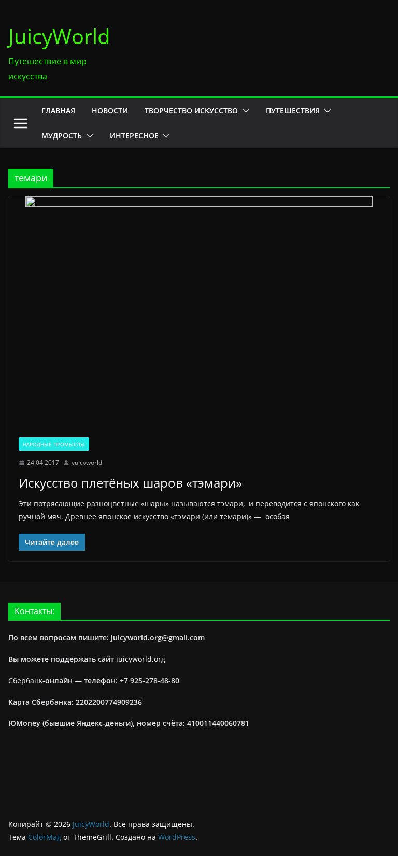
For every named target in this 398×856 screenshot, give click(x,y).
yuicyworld (87, 462)
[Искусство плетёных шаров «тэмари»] (199, 311)
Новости (110, 111)
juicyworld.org (140, 659)
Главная (58, 111)
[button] (243, 111)
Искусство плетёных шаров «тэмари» (130, 482)
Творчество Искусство (191, 111)
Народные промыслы (54, 444)
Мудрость (61, 135)
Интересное (134, 135)
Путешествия (293, 111)
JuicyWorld (59, 36)
